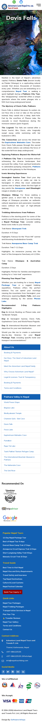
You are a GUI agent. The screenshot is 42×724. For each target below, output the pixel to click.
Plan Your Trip (9, 614)
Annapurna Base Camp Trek (25, 243)
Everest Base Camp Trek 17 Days (16, 545)
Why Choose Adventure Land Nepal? (19, 371)
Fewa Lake (8, 429)
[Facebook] (3, 672)
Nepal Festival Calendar (13, 586)
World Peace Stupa (11, 402)
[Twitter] (8, 672)
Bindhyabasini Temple (13, 413)
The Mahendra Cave (12, 465)
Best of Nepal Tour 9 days (14, 541)
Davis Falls (8, 424)
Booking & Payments (12, 352)
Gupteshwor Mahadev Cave (18, 142)
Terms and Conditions (12, 388)
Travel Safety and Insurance (15, 575)
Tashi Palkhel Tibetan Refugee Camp (19, 451)
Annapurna (20, 188)
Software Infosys (18, 720)
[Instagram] (13, 672)
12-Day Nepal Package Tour (14, 538)
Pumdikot (7, 440)
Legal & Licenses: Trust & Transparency (20, 377)
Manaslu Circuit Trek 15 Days (15, 557)
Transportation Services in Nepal (16, 610)
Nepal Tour (21, 91)
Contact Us (7, 629)
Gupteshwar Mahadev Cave (15, 435)
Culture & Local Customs (13, 583)
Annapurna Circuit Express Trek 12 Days (19, 549)
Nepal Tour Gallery (10, 622)
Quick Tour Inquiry (11, 592)
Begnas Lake (9, 408)
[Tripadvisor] (18, 672)
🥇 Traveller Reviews (11, 618)
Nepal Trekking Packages (13, 607)
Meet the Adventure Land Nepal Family (20, 366)
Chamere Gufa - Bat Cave (14, 418)
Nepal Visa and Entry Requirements (18, 571)
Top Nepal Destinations (12, 579)
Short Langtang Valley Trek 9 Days (17, 553)
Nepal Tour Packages (12, 603)
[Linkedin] (23, 672)
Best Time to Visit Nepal (13, 567)
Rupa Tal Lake (9, 446)
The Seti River (9, 470)
